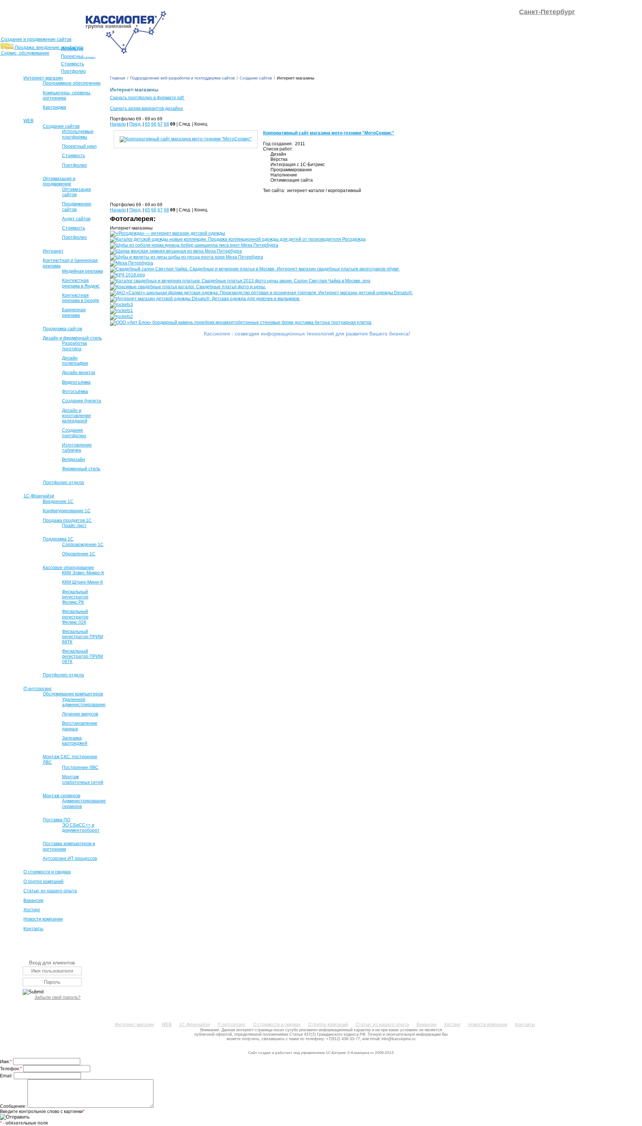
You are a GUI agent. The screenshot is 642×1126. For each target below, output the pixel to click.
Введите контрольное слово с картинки (42, 1111)
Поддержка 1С (58, 539)
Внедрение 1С (58, 501)
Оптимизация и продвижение (59, 181)
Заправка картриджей (74, 741)
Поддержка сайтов (62, 328)
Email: (7, 1075)
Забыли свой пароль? (58, 997)
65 (147, 124)
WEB (28, 120)
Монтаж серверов (61, 795)
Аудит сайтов (76, 218)
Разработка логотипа (74, 346)
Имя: (6, 1061)
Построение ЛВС (80, 767)
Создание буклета (81, 400)
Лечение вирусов (80, 714)
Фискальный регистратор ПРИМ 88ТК (82, 637)
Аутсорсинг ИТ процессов (70, 858)
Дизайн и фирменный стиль (72, 338)
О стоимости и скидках (47, 871)
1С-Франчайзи (38, 496)
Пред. (135, 124)
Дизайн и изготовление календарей (76, 416)
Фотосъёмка (75, 391)
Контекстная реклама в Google (80, 298)
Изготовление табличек (77, 447)
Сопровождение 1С (83, 544)
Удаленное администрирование (84, 702)
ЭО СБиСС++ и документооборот (81, 827)
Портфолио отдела (63, 482)
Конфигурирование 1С (67, 510)
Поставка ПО (56, 819)
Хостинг (31, 909)
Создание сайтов (61, 126)
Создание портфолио (74, 433)
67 (160, 124)
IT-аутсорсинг (37, 688)
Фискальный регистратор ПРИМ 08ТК (82, 656)
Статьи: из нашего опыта (50, 890)
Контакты (33, 928)
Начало (118, 124)
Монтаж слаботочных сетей (82, 779)
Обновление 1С (78, 553)
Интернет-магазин (43, 78)
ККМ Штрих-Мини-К (82, 582)
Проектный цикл (79, 146)
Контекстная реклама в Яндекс (81, 283)
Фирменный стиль (81, 468)
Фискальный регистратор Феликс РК (75, 597)
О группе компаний (43, 881)
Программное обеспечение (72, 83)
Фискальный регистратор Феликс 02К (75, 616)
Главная (117, 78)
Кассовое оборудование (68, 567)
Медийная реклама (82, 271)
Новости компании (43, 919)
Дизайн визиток (78, 372)
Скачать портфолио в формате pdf (147, 97)
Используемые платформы (78, 134)
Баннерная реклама (74, 312)
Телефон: (11, 1068)
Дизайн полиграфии (75, 361)
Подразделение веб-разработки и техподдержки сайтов (182, 78)
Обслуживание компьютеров (73, 694)
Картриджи (54, 107)
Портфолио (74, 165)
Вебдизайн (73, 459)
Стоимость (73, 155)
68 (166, 124)
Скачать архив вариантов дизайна (146, 108)
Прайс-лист (74, 525)
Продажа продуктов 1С (67, 520)
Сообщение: (13, 1106)
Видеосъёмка (76, 382)
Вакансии (33, 900)
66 (153, 124)
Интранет (53, 251)
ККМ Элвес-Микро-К (83, 572)
